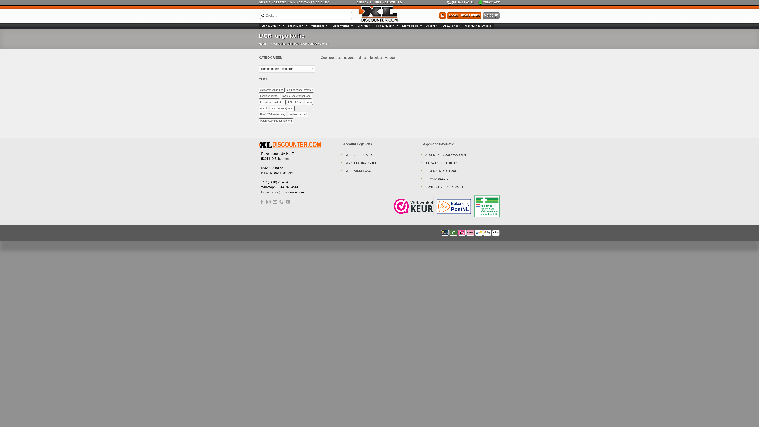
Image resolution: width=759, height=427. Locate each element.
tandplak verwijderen (282, 108)
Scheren (362, 25)
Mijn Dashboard (359, 154)
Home (263, 43)
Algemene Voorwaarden (445, 154)
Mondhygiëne (340, 25)
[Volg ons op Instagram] (268, 202)
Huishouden (295, 25)
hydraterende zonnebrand (296, 96)
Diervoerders (410, 25)
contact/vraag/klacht (444, 186)
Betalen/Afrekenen (441, 162)
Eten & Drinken (270, 25)
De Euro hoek (451, 25)
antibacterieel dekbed (271, 90)
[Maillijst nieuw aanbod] (442, 15)
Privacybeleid (436, 178)
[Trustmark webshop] (413, 206)
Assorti (430, 25)
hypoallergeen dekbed (272, 102)
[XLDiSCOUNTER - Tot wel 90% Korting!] (379, 14)
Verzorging (318, 25)
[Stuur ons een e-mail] (275, 202)
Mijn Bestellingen (361, 162)
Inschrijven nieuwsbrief (478, 25)
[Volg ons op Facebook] (262, 202)
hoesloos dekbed (269, 96)
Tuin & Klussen (385, 25)
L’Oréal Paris (295, 102)
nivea (309, 102)
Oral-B (263, 108)
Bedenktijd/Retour (441, 170)
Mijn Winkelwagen (361, 170)
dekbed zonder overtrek (300, 90)
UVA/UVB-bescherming (272, 114)
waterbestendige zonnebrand (276, 120)
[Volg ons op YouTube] (288, 202)
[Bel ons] (281, 202)
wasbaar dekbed (298, 114)
